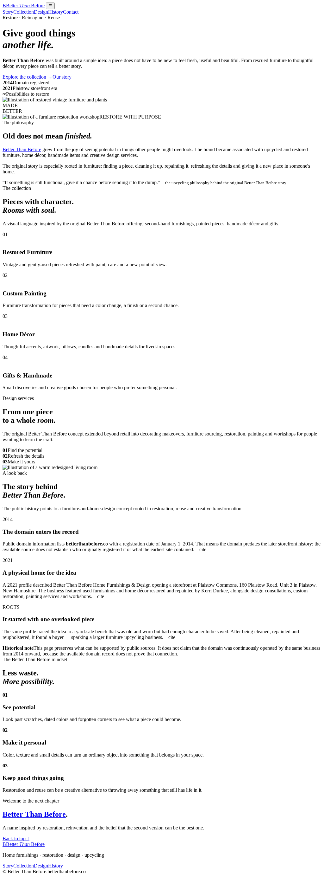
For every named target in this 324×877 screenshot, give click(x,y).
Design (41, 12)
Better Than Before (22, 149)
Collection (23, 12)
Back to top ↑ (16, 838)
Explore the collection (28, 77)
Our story (62, 77)
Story (8, 12)
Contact (70, 12)
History (55, 12)
